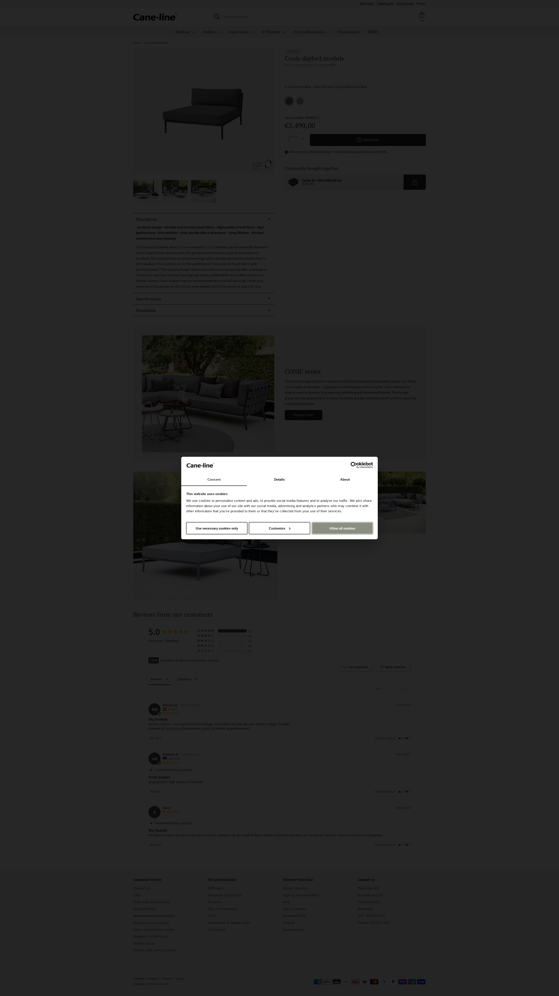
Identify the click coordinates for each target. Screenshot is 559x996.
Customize (277, 528)
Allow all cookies (342, 528)
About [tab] (345, 479)
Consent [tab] (214, 479)
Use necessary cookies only (217, 528)
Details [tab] (279, 479)
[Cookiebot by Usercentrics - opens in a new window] (354, 465)
